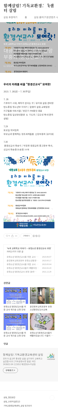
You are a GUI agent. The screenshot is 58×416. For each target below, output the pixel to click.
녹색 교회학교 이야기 (16, 248)
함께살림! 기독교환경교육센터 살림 (29, 6)
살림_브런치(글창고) (12, 401)
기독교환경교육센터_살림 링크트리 (18, 405)
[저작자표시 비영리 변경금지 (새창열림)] (36, 236)
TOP (52, 397)
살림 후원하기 (11, 17)
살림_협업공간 (9, 397)
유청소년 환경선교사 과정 (39, 248)
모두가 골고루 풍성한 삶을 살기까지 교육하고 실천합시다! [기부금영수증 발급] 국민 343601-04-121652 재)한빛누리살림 (22, 361)
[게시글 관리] (16, 236)
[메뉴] (52, 6)
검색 (45, 6)
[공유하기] (12, 236)
